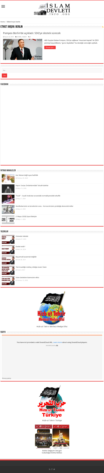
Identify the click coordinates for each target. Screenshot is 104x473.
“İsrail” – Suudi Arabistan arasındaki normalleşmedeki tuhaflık (38, 196)
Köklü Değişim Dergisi (52, 451)
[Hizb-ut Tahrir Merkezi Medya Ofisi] (52, 308)
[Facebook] (52, 469)
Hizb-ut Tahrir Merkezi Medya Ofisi (52, 326)
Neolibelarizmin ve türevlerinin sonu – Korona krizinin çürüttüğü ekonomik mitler (44, 206)
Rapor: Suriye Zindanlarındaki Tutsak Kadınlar (32, 185)
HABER (24, 37)
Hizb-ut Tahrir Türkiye (52, 420)
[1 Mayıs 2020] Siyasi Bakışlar (26, 216)
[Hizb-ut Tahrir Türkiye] (52, 402)
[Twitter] (54, 469)
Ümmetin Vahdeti (22, 236)
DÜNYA (19, 37)
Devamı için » (50, 47)
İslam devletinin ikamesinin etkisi (27, 277)
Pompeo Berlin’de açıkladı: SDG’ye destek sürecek (31, 33)
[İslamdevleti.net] (52, 8)
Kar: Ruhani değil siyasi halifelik (27, 175)
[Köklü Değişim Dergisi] (52, 437)
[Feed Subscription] (102, 27)
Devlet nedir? (20, 246)
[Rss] (50, 469)
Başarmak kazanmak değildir (26, 257)
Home (3, 22)
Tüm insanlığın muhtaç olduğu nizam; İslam (31, 267)
